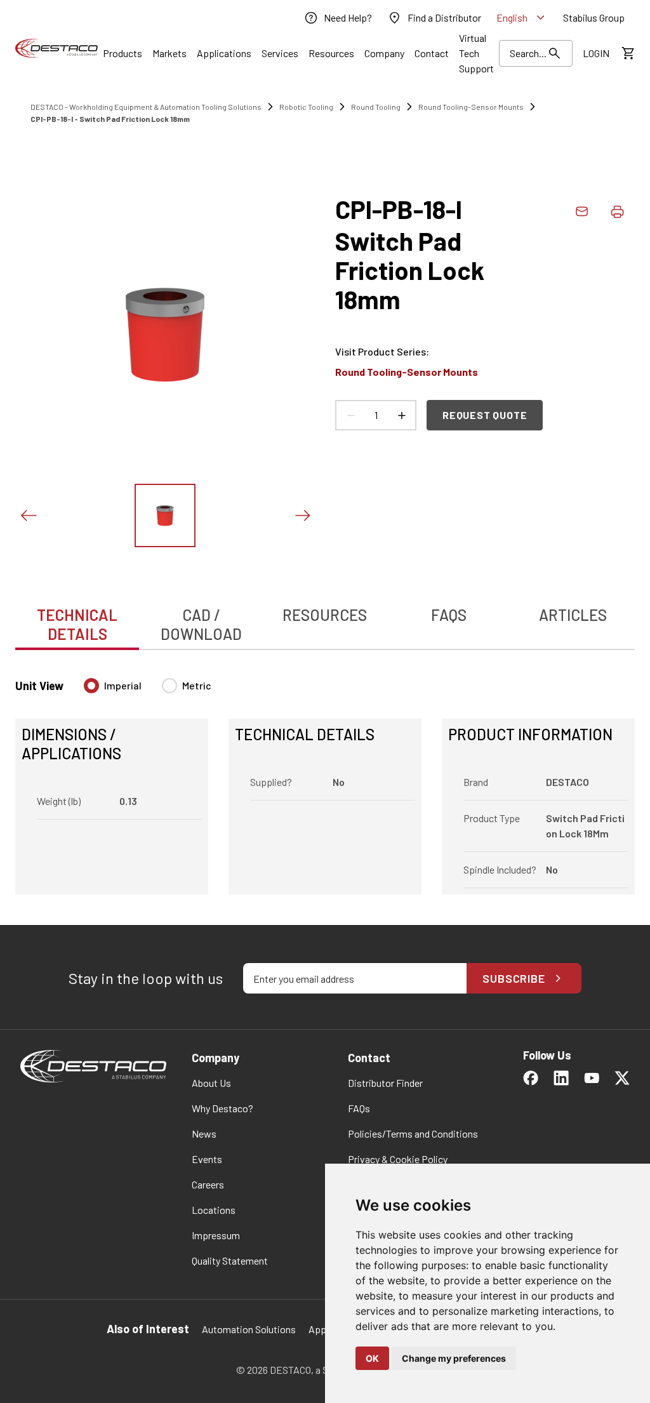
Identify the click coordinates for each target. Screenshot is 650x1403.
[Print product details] (617, 211)
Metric (196, 685)
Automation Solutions (249, 1329)
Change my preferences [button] (454, 1358)
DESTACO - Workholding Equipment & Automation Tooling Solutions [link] (146, 106)
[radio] (91, 685)
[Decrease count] (350, 415)
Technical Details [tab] (77, 624)
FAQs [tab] (449, 615)
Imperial (123, 685)
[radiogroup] (147, 690)
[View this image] (165, 515)
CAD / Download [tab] (201, 624)
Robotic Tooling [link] (306, 106)
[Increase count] (401, 415)
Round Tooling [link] (376, 106)
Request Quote (484, 415)
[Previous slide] (28, 515)
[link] (337, 18)
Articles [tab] (573, 615)
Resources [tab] (324, 615)
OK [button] (372, 1358)
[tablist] (325, 617)
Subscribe (513, 978)
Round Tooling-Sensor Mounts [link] (471, 106)
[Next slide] (302, 515)
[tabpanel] (325, 778)
